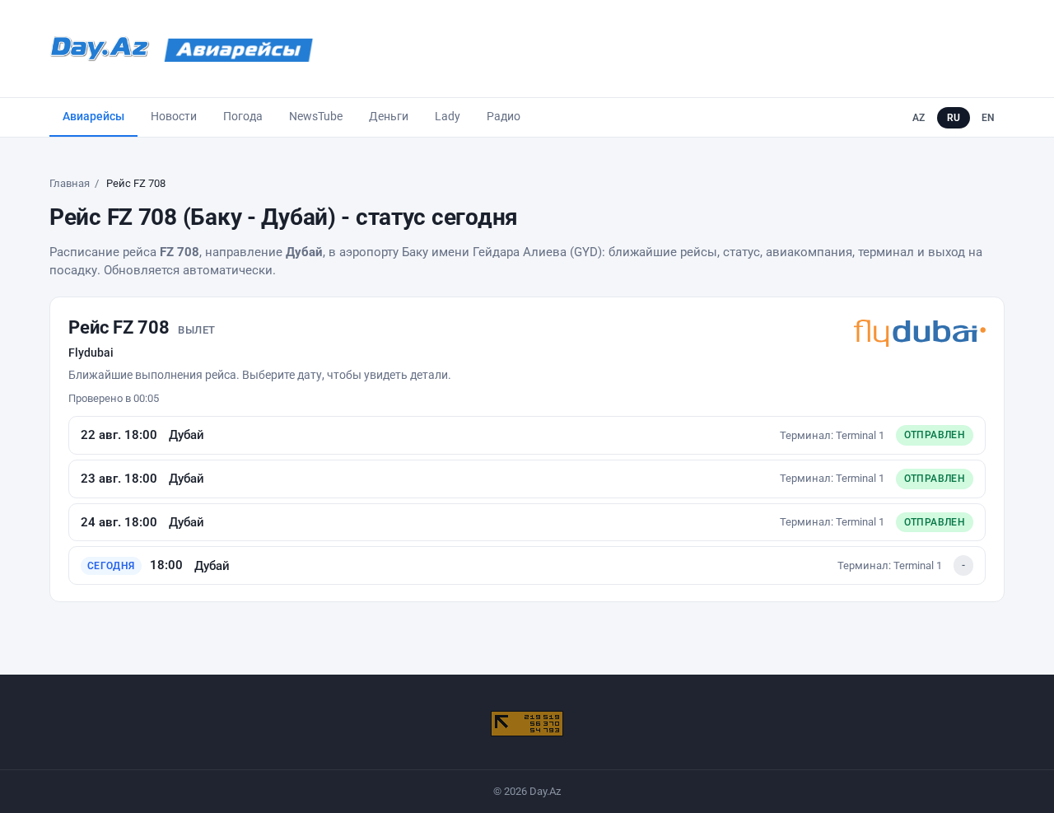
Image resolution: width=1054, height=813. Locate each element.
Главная (69, 183)
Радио (503, 116)
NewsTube (316, 116)
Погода (243, 116)
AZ (919, 118)
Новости (174, 116)
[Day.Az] (99, 48)
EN (988, 118)
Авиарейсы (93, 116)
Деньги (388, 116)
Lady (447, 116)
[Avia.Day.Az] (238, 48)
